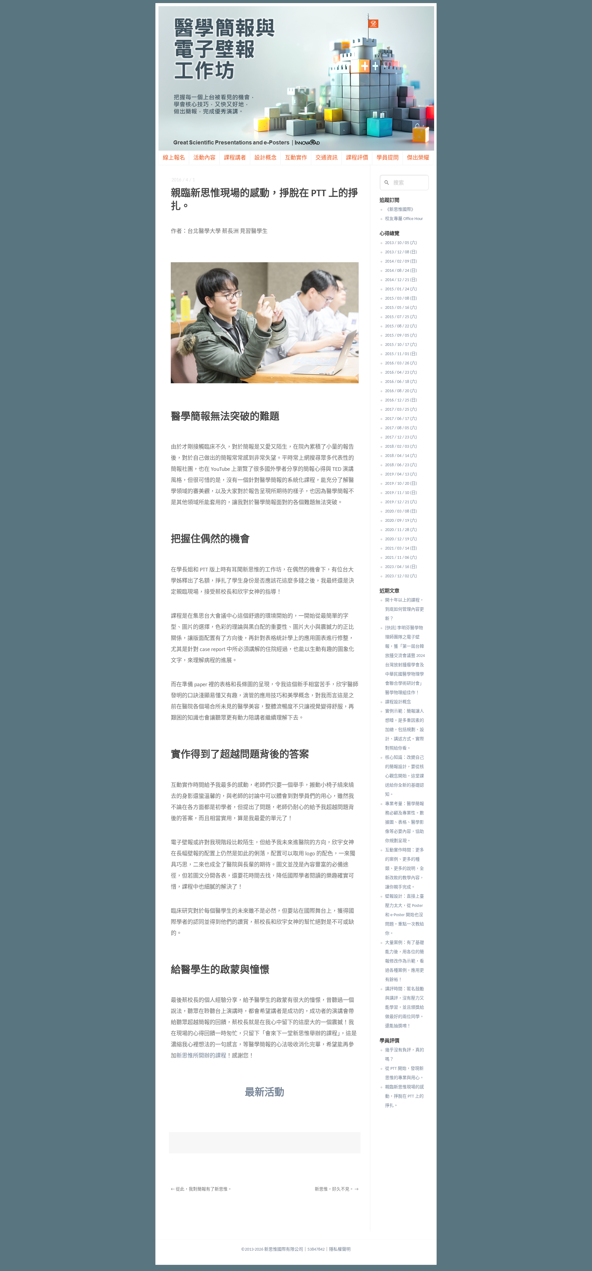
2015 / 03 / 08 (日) (401, 298)
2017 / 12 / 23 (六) (401, 437)
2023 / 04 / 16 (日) (401, 567)
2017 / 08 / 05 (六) (401, 428)
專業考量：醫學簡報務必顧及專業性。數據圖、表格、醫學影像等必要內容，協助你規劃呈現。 (404, 822)
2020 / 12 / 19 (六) (401, 539)
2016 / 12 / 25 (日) (401, 400)
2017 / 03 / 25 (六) (401, 409)
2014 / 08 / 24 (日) (401, 270)
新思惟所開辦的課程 (201, 1056)
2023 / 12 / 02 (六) (401, 576)
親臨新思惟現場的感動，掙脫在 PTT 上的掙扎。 (404, 1096)
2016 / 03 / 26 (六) (401, 363)
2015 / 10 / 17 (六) (401, 345)
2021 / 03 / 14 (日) (401, 548)
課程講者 (235, 158)
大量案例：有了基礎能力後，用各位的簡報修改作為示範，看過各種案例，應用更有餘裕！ (404, 961)
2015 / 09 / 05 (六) (401, 335)
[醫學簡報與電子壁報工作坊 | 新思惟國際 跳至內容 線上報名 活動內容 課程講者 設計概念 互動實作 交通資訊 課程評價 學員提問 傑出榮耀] (296, 78)
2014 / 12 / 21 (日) (401, 280)
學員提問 (387, 158)
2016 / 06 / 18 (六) (401, 382)
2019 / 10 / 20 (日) (401, 483)
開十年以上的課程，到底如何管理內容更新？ (404, 609)
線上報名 (174, 158)
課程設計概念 (398, 702)
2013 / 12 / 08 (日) (401, 252)
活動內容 (204, 158)
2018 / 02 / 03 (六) (401, 446)
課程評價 (357, 158)
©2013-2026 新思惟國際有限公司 (272, 1249)
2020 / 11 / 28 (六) (401, 530)
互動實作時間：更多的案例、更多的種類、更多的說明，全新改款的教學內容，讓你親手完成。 (404, 869)
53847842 (316, 1249)
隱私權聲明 (340, 1249)
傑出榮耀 (418, 158)
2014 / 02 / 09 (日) (401, 261)
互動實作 (296, 158)
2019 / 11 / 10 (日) (401, 493)
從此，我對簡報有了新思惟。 (201, 1189)
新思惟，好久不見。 (337, 1189)
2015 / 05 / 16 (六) (401, 307)
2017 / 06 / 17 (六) (401, 419)
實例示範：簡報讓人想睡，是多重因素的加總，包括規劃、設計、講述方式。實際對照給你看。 (404, 730)
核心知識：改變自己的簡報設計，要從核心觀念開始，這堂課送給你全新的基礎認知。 (404, 776)
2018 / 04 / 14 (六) (401, 456)
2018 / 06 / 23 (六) (401, 465)
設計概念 (265, 158)
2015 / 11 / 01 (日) (401, 354)
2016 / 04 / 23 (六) (401, 372)
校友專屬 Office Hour (404, 219)
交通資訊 (326, 158)
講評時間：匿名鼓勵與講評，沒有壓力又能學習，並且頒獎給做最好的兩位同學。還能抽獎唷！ (404, 1007)
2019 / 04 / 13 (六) (401, 474)
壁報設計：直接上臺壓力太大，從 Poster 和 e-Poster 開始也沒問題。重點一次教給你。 (404, 915)
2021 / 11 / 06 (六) (401, 557)
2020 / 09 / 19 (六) (401, 520)
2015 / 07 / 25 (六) (401, 317)
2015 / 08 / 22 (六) (401, 326)
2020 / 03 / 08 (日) (401, 511)
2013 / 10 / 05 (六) (401, 243)
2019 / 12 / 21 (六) (401, 502)
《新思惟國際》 (400, 209)
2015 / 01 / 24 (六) (401, 289)
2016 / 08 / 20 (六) (401, 391)
